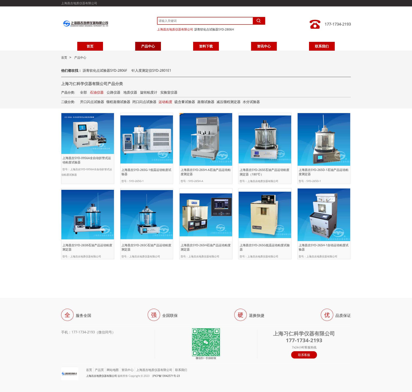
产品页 (99, 370)
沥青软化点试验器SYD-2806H (214, 29)
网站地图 (113, 370)
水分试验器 (251, 101)
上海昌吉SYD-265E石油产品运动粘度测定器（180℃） (264, 172)
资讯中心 (264, 46)
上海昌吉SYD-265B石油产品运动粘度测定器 (87, 247)
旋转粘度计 (148, 92)
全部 (83, 92)
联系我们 (322, 46)
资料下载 (206, 46)
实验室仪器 (168, 92)
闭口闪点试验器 (144, 101)
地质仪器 (130, 92)
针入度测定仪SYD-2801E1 (151, 70)
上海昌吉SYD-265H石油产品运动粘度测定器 (206, 247)
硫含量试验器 (184, 101)
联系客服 (304, 355)
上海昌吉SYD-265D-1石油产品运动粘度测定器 (323, 172)
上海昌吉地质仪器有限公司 (175, 29)
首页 (90, 46)
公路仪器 (113, 92)
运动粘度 (165, 101)
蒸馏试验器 (205, 101)
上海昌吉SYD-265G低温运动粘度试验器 (265, 247)
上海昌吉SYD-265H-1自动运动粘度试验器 (323, 247)
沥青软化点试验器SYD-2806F (105, 70)
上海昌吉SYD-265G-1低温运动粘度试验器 (146, 172)
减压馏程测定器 (229, 101)
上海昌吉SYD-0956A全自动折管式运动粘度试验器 (86, 160)
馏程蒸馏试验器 (118, 101)
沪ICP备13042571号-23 (166, 376)
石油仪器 (97, 92)
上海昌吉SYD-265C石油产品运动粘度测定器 (146, 247)
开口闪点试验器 (92, 101)
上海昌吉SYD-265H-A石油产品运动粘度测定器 (206, 172)
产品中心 (148, 46)
